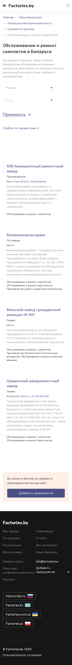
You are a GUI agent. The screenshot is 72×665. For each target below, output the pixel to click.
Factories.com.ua (18, 614)
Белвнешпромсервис (26, 235)
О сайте (41, 538)
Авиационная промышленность (29, 23)
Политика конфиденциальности (18, 571)
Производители (30, 17)
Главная (8, 17)
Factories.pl (14, 623)
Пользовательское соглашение (22, 655)
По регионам (12, 545)
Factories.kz (14, 605)
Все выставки (12, 552)
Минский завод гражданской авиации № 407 (34, 312)
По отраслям (11, 538)
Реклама (9, 580)
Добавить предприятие (36, 493)
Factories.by (21, 6)
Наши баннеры (46, 552)
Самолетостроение (20, 29)
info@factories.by (47, 562)
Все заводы (11, 531)
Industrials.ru (16, 596)
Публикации (45, 531)
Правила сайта (13, 562)
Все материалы (46, 545)
